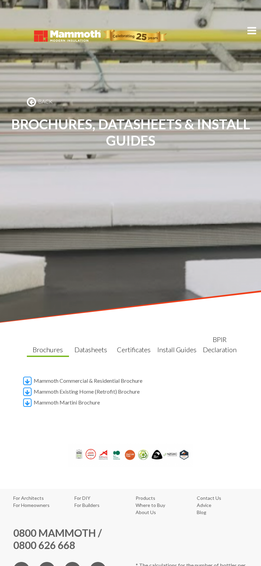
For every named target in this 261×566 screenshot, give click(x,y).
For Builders (87, 505)
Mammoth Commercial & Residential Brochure (87, 380)
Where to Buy (150, 505)
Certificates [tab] (134, 349)
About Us (146, 512)
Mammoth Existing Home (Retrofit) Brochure (86, 391)
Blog (201, 512)
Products (145, 498)
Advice (204, 505)
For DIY (82, 498)
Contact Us (209, 498)
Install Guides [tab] (176, 349)
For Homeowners (31, 505)
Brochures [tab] (48, 349)
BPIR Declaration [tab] (220, 344)
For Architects (28, 498)
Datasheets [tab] (90, 349)
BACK (45, 101)
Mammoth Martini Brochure (66, 402)
